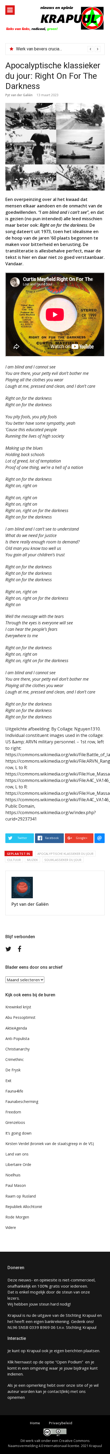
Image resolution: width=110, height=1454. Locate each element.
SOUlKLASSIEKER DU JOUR (62, 860)
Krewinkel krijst (18, 1006)
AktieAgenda (16, 1028)
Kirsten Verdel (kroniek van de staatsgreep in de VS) (49, 1143)
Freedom (13, 1111)
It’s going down (18, 1133)
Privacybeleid (60, 1423)
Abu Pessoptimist (20, 1017)
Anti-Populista (17, 1038)
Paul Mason (15, 1185)
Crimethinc (14, 1059)
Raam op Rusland (20, 1196)
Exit (8, 1080)
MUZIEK (32, 860)
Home (35, 1423)
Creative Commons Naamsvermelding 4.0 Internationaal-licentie (49, 1443)
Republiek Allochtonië (23, 1206)
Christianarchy (17, 1049)
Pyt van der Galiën (19, 95)
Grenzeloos (15, 1122)
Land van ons (17, 1154)
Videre (10, 1227)
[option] (58, 49)
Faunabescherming (21, 1101)
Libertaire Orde (18, 1164)
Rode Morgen (17, 1217)
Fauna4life (14, 1091)
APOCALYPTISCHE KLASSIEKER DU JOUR (65, 854)
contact (54, 1391)
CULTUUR (14, 860)
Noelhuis (13, 1174)
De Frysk (13, 1069)
